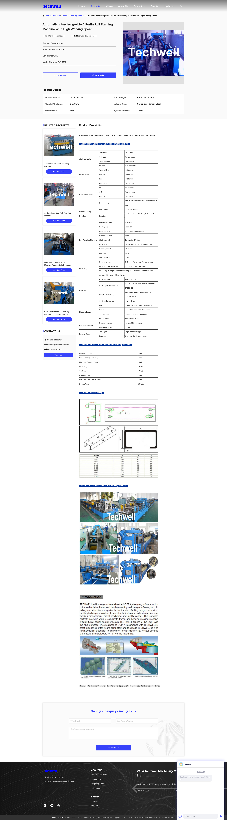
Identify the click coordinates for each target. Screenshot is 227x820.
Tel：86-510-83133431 (55, 777)
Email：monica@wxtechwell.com (60, 782)
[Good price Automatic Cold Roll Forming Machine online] (59, 145)
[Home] (52, 6)
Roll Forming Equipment (117, 686)
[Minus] (221, 764)
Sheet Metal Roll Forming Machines (145, 686)
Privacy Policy (57, 817)
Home (81, 6)
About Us (123, 6)
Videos (109, 6)
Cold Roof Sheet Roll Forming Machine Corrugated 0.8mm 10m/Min (56, 314)
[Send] (221, 816)
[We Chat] (59, 805)
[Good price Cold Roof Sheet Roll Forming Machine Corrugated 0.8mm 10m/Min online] (59, 293)
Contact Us (139, 6)
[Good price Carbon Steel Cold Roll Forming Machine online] (59, 194)
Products (95, 6)
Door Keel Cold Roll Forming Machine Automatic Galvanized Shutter (57, 265)
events (154, 6)
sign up (178, 790)
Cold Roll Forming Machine (73, 16)
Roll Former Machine (96, 686)
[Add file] (180, 816)
